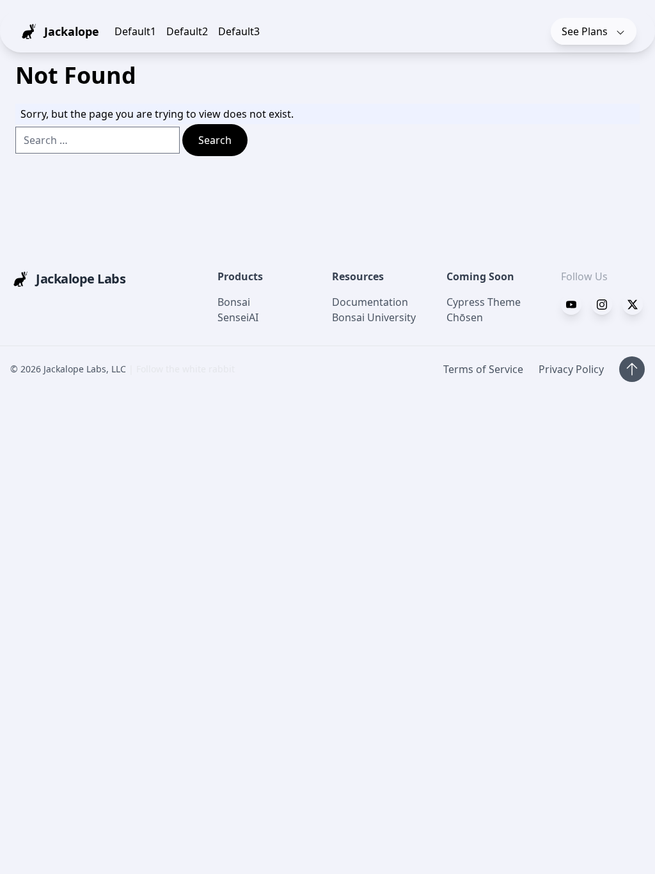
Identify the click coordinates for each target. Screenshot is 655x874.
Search (215, 140)
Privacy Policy (571, 369)
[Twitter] (602, 304)
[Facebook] (571, 304)
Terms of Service (483, 369)
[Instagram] (632, 304)
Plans (586, 31)
